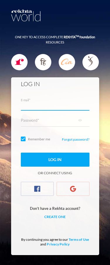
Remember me (39, 139)
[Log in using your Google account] (73, 189)
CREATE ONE (55, 217)
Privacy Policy (58, 244)
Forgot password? (75, 139)
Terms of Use (79, 239)
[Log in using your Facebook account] (37, 189)
